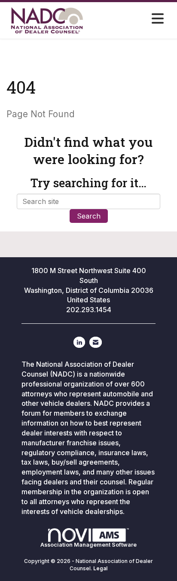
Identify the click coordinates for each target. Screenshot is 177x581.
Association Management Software (88, 544)
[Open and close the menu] (133, 19)
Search (89, 216)
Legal (100, 568)
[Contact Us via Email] (95, 342)
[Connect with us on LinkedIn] (79, 342)
